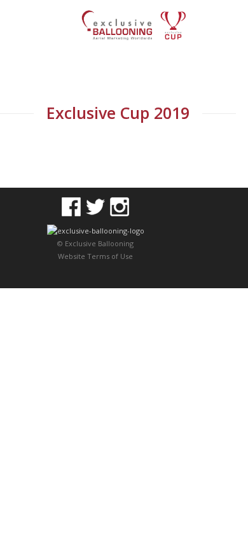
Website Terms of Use (95, 256)
